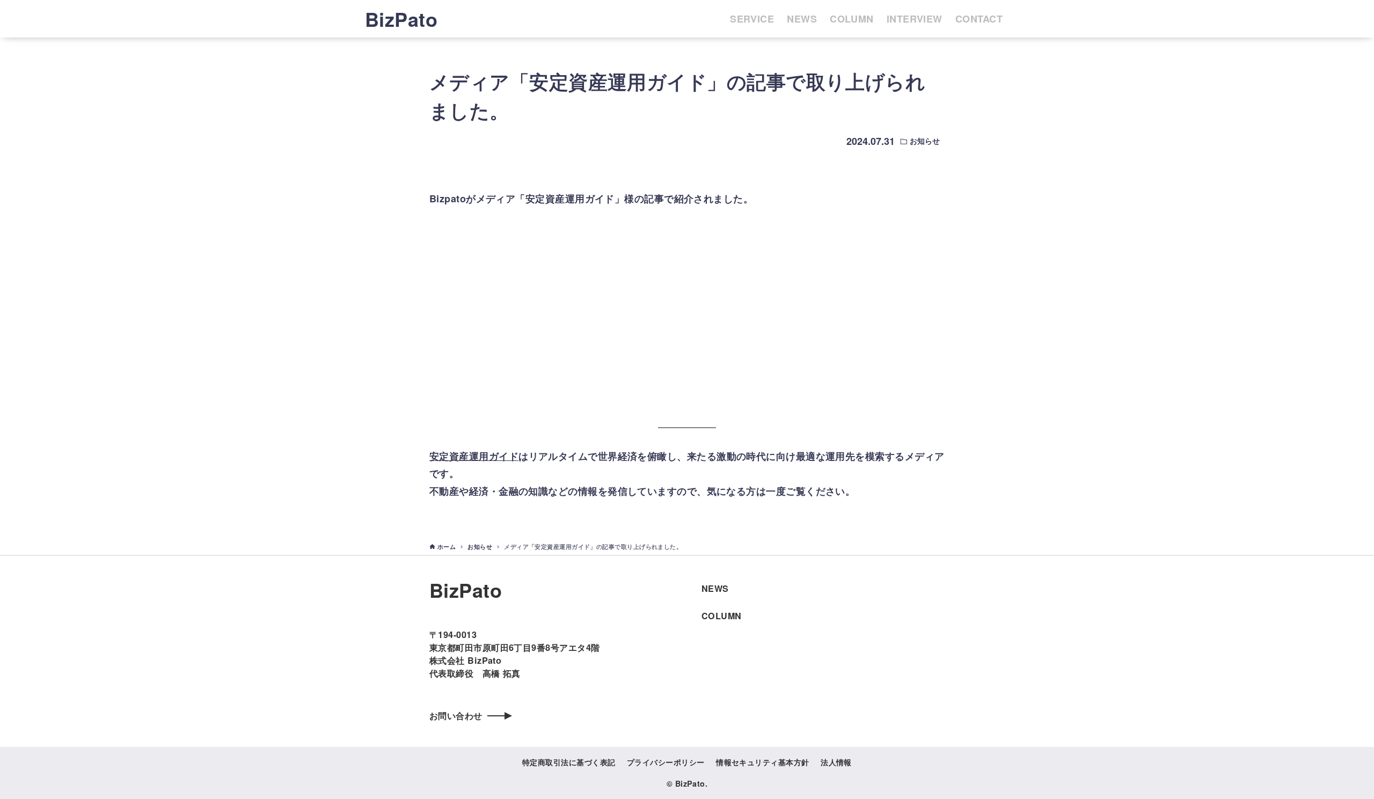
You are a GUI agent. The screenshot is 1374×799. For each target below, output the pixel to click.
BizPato (401, 19)
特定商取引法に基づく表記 (568, 762)
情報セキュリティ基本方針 (762, 762)
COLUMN (721, 616)
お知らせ (925, 141)
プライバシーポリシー (666, 762)
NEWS (715, 588)
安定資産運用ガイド (473, 456)
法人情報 (836, 762)
